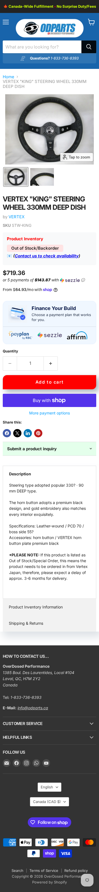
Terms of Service (43, 870)
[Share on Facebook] (7, 433)
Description (20, 473)
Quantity (10, 351)
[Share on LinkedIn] (28, 433)
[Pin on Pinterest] (38, 433)
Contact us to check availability (47, 255)
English (47, 787)
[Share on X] (17, 433)
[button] (16, 177)
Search (17, 870)
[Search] (88, 47)
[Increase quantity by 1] (51, 363)
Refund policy (76, 870)
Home (8, 76)
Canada (47, 801)
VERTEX (16, 216)
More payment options (49, 413)
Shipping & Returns (26, 623)
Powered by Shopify (49, 882)
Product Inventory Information (36, 607)
